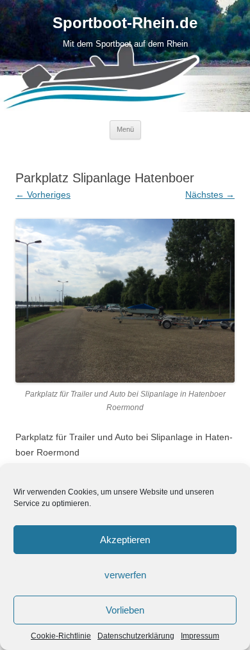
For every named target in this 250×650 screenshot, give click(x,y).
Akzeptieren (125, 539)
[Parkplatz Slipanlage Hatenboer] (125, 301)
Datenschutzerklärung (135, 635)
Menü (125, 129)
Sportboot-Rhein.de (125, 23)
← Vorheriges (43, 194)
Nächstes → (210, 194)
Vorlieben (125, 610)
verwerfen (125, 574)
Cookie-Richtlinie (61, 635)
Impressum (200, 635)
